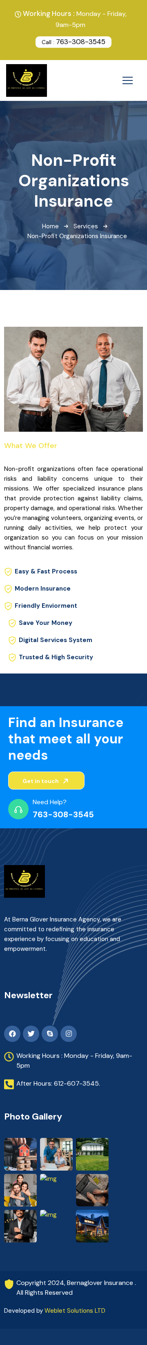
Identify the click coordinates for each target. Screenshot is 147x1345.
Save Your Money (45, 623)
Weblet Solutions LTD (75, 1311)
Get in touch (41, 781)
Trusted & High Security (56, 657)
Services (86, 226)
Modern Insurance (43, 588)
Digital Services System (55, 640)
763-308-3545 (73, 41)
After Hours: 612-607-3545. (58, 1083)
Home (50, 226)
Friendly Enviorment (46, 606)
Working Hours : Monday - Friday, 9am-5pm (74, 1060)
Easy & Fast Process (46, 571)
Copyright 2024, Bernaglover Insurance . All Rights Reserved (76, 1287)
